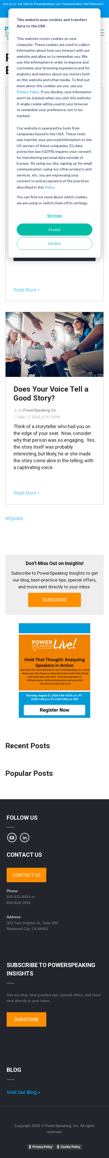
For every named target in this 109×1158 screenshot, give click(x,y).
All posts (14, 518)
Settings (54, 215)
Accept (54, 229)
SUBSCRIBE (54, 600)
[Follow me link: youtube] (12, 837)
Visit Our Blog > (23, 1092)
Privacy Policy (28, 92)
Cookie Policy (70, 1147)
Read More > (26, 290)
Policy (49, 187)
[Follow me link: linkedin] (24, 837)
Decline (54, 243)
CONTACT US (26, 875)
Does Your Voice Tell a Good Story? (50, 393)
